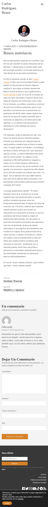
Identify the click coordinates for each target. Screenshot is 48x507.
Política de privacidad (38, 480)
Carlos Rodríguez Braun (9, 8)
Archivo (43, 474)
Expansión (7, 49)
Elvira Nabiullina (10, 95)
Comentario (7, 371)
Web (3, 423)
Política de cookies (39, 483)
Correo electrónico (9, 411)
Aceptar (7, 503)
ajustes (20, 499)
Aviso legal (42, 477)
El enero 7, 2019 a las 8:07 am (13, 330)
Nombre (5, 398)
